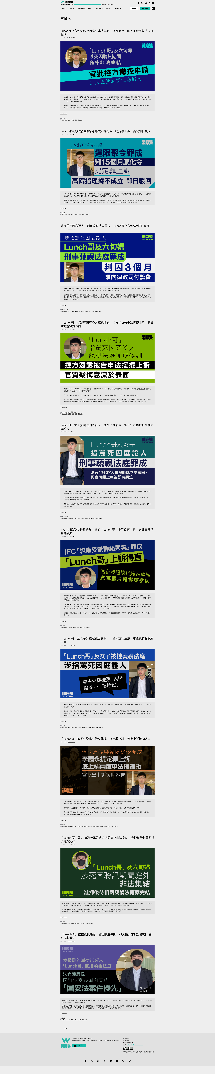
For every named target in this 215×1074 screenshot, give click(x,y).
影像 (107, 8)
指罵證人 (77, 518)
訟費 (100, 311)
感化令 (72, 214)
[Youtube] (153, 3)
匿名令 (72, 727)
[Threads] (146, 3)
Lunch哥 (64, 120)
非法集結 (80, 120)
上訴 (69, 214)
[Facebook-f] (138, 3)
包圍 (69, 727)
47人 (63, 1020)
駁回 (87, 214)
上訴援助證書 (71, 826)
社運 (78, 627)
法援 (85, 311)
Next (66, 1028)
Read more (63, 114)
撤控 (69, 120)
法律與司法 (81, 8)
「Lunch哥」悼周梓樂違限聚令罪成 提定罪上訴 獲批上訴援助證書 (105, 738)
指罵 (76, 727)
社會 (76, 120)
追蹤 (63, 8)
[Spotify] (129, 1061)
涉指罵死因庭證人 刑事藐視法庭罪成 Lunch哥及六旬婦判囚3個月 (104, 225)
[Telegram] (111, 1061)
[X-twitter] (150, 3)
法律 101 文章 (79, 493)
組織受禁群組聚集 (85, 627)
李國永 (72, 120)
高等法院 (101, 727)
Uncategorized (66, 412)
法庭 (71, 8)
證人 (97, 727)
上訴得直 (70, 627)
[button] (153, 8)
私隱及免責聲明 (128, 1043)
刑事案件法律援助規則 (81, 826)
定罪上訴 (90, 826)
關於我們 (126, 1038)
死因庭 (76, 311)
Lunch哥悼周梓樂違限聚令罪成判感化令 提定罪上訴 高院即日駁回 (105, 131)
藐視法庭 (142, 288)
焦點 (66, 309)
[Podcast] (123, 1061)
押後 (69, 923)
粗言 (91, 311)
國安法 (72, 1020)
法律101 (98, 8)
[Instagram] (142, 3)
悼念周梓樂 (96, 826)
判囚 (69, 311)
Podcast (116, 8)
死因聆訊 (77, 923)
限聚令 (83, 214)
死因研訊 (81, 311)
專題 (89, 8)
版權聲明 (126, 1040)
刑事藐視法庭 (71, 518)
